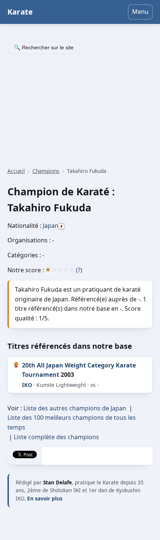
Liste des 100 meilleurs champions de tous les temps (71, 422)
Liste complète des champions (56, 437)
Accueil (16, 170)
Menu (140, 11)
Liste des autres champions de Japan (74, 408)
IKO (27, 384)
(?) (79, 270)
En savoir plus (45, 498)
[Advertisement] (80, 111)
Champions (46, 170)
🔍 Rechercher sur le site (44, 47)
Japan (50, 225)
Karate (20, 12)
